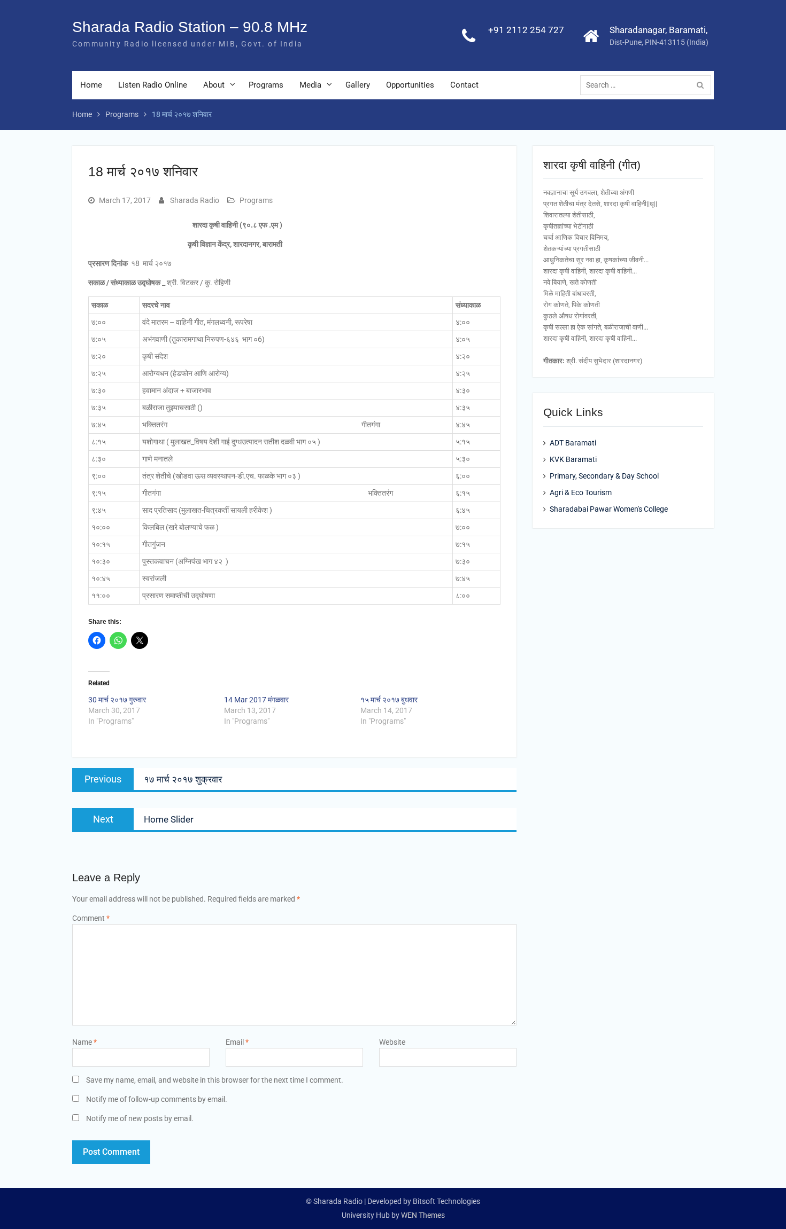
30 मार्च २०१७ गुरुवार (117, 699)
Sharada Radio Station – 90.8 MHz (189, 27)
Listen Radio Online (152, 85)
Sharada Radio (194, 200)
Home (91, 85)
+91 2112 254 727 (526, 30)
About (214, 85)
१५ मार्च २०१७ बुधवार (389, 699)
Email (237, 1042)
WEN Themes (423, 1215)
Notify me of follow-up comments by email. (156, 1099)
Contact (464, 85)
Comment (91, 918)
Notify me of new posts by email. (140, 1118)
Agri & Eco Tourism (581, 492)
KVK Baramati (573, 459)
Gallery (357, 85)
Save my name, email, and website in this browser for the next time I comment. (214, 1080)
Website (392, 1042)
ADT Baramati (573, 443)
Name (84, 1042)
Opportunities (410, 85)
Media (310, 85)
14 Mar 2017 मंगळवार (256, 699)
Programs (266, 85)
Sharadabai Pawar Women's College (609, 509)
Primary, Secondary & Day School (604, 476)
